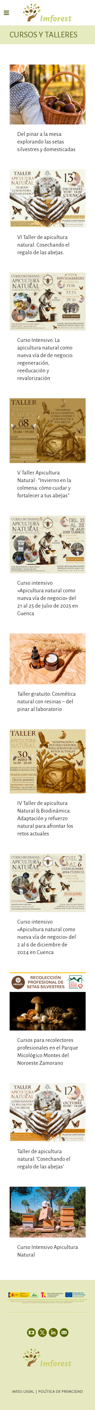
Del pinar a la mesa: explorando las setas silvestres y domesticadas (46, 141)
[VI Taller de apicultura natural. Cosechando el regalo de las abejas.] (48, 198)
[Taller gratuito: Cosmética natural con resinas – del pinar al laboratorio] (48, 658)
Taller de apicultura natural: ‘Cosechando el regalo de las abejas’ (43, 1159)
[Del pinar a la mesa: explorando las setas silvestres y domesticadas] (48, 94)
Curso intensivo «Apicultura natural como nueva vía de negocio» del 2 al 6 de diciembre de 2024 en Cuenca (46, 937)
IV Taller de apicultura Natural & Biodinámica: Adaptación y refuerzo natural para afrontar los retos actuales (45, 818)
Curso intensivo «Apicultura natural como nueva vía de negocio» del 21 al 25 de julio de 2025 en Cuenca (47, 598)
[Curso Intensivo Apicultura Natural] (48, 1212)
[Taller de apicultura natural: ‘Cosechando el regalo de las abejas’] (48, 1112)
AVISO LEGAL (23, 1391)
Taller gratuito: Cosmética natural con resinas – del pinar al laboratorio (46, 701)
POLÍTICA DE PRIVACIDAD (60, 1391)
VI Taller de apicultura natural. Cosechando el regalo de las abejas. (43, 245)
